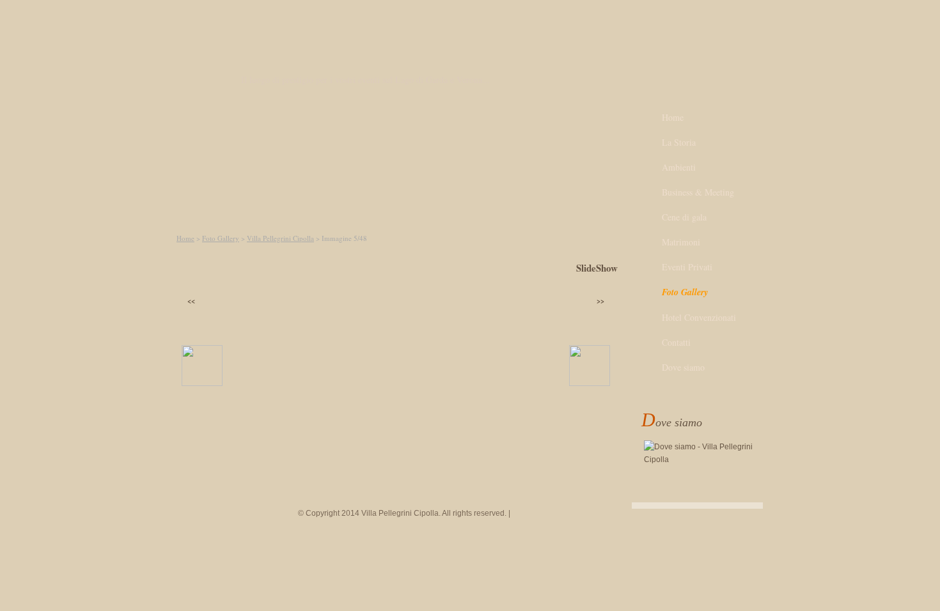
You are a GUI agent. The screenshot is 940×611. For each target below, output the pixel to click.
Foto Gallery (220, 238)
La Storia (679, 142)
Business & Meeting (698, 192)
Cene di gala (684, 217)
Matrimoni (681, 242)
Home (185, 238)
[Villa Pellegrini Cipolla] (194, 66)
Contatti (676, 342)
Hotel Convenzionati (699, 317)
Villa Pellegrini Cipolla (280, 238)
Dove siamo (683, 367)
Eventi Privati (687, 267)
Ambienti (679, 167)
